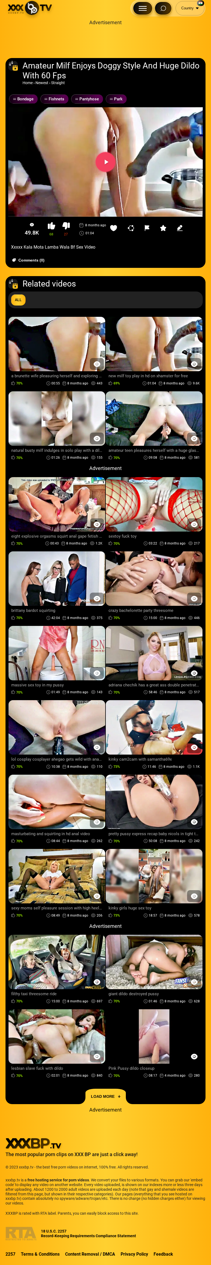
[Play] (105, 162)
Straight (58, 83)
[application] (105, 162)
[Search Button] (163, 8)
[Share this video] (132, 228)
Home (28, 83)
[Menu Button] (142, 8)
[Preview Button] (97, 364)
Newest (41, 83)
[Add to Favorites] (115, 228)
